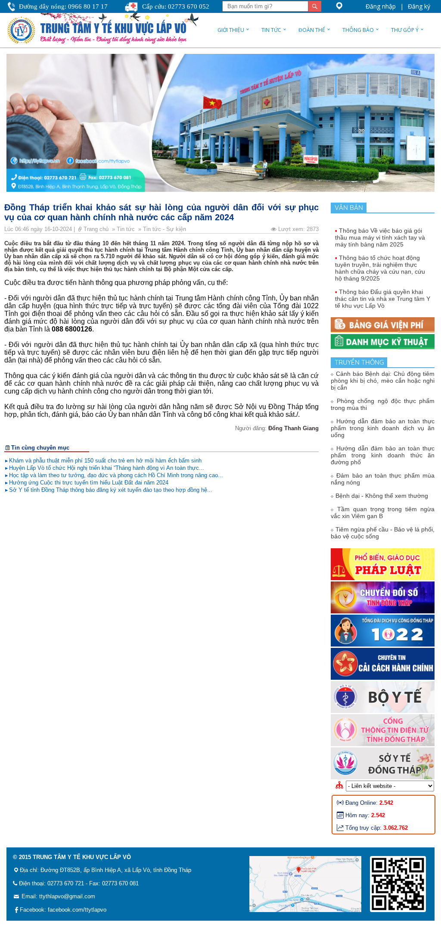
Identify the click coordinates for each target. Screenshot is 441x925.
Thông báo (358, 30)
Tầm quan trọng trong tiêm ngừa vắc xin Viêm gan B (383, 512)
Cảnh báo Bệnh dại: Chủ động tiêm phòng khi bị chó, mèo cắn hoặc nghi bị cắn (383, 380)
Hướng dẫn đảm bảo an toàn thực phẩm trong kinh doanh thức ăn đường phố (383, 455)
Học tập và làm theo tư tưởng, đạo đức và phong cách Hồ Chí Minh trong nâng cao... (116, 475)
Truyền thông (361, 362)
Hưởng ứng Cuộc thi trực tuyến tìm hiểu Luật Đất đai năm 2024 (88, 482)
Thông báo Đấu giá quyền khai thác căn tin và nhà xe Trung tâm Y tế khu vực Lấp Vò (382, 291)
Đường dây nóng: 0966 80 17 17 (63, 6)
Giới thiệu (230, 30)
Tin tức (271, 30)
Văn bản (350, 207)
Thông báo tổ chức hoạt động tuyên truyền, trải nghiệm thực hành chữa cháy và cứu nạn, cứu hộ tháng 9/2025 (380, 261)
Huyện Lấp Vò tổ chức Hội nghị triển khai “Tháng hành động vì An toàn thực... (106, 468)
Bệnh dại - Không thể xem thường (381, 495)
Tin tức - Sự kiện (165, 229)
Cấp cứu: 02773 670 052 (175, 6)
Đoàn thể (311, 30)
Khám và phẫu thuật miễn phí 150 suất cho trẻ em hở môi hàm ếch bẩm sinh (105, 460)
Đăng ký (419, 6)
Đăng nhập (381, 6)
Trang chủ (97, 229)
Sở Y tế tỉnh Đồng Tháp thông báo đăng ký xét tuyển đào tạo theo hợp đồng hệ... (110, 490)
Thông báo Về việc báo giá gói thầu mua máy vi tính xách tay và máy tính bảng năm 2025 (380, 230)
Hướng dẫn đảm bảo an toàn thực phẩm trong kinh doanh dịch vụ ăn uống (383, 428)
